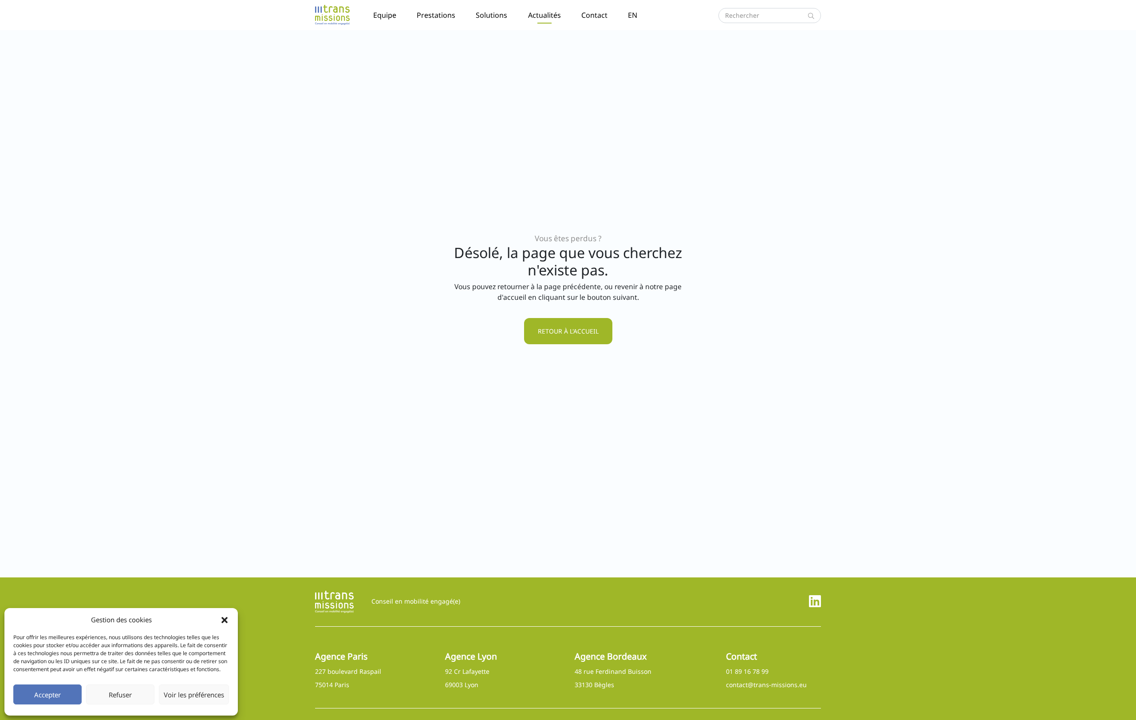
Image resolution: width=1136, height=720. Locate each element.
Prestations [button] (436, 15)
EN (632, 15)
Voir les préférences (194, 694)
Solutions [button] (491, 15)
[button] (224, 619)
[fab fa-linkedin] (815, 601)
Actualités (544, 15)
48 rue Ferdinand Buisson (613, 671)
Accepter (47, 694)
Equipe (384, 15)
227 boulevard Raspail (348, 671)
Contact (594, 15)
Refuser (120, 694)
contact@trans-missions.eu (766, 684)
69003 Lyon (461, 684)
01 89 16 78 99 (747, 671)
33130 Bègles (594, 684)
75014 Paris (332, 684)
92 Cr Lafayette (467, 671)
